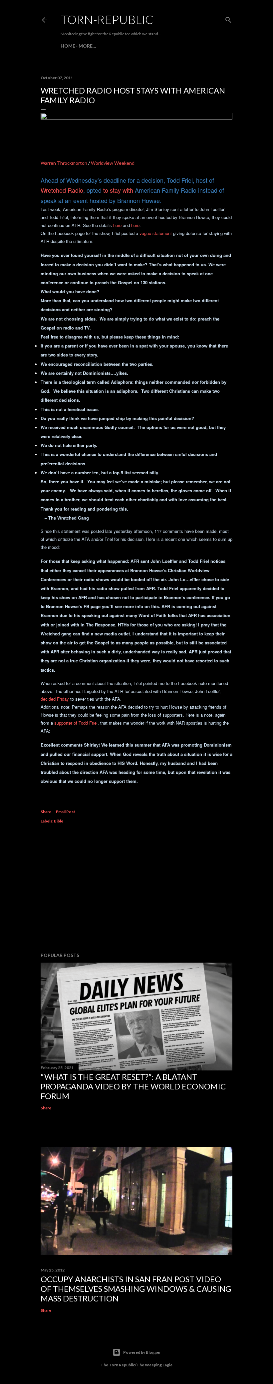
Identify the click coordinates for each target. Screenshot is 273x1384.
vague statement (155, 233)
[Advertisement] (136, 889)
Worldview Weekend (113, 163)
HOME (68, 46)
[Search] (228, 18)
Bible (58, 820)
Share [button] (46, 811)
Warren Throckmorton (64, 163)
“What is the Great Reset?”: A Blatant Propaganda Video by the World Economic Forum (133, 1086)
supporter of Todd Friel (76, 723)
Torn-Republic (107, 19)
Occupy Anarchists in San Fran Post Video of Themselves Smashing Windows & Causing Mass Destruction (136, 1288)
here (117, 225)
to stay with (118, 190)
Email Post (65, 811)
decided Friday (55, 699)
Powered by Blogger (142, 1352)
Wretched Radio (62, 190)
